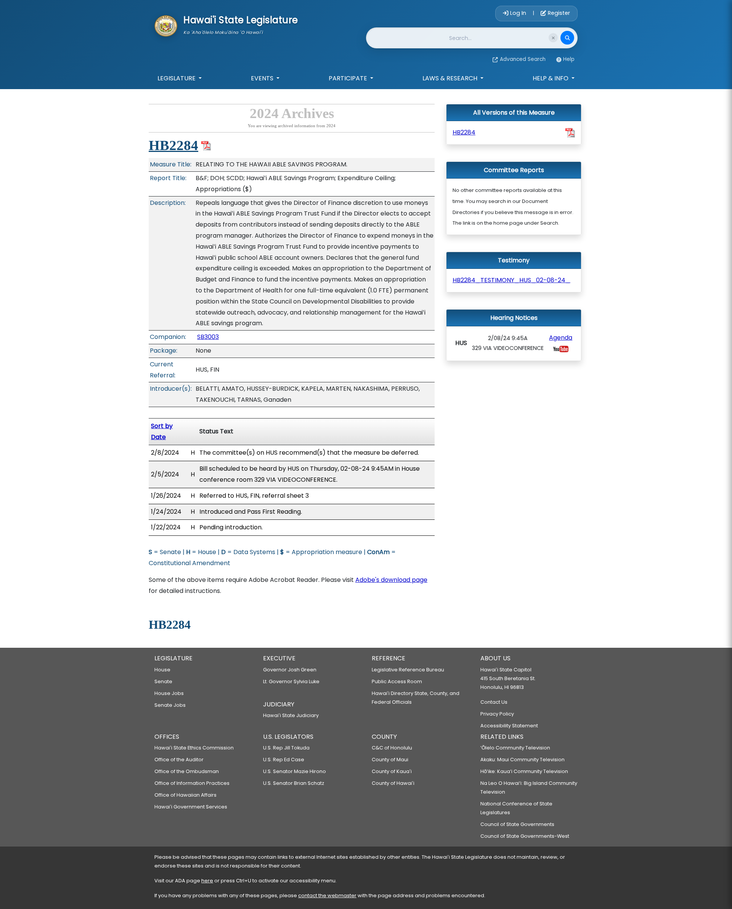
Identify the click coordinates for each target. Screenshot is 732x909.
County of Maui (390, 759)
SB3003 (208, 336)
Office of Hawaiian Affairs (185, 795)
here (207, 880)
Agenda (560, 337)
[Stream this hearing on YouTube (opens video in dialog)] (560, 348)
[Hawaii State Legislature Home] (165, 25)
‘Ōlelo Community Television (515, 747)
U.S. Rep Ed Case (283, 759)
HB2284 (173, 145)
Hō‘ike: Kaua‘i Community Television (524, 771)
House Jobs (169, 693)
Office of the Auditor (179, 759)
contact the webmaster (327, 895)
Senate (163, 681)
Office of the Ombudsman (186, 771)
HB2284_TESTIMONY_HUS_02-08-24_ (511, 280)
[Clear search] (553, 37)
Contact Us (493, 702)
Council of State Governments (517, 824)
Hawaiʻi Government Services (190, 807)
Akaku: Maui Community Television (522, 759)
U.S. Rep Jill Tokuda (286, 747)
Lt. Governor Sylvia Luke (291, 681)
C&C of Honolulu (392, 747)
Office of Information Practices (192, 783)
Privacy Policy (497, 714)
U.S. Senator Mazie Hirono (294, 771)
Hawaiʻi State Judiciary (291, 715)
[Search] (567, 38)
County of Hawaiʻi (393, 783)
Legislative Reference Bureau (408, 669)
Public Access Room (397, 681)
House (162, 669)
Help (569, 59)
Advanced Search (523, 59)
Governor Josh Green (289, 669)
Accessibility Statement (509, 725)
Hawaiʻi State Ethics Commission (194, 747)
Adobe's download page (391, 579)
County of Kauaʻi (392, 771)
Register (558, 13)
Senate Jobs (170, 705)
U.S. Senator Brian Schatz (293, 783)
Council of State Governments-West (524, 836)
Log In (518, 13)
